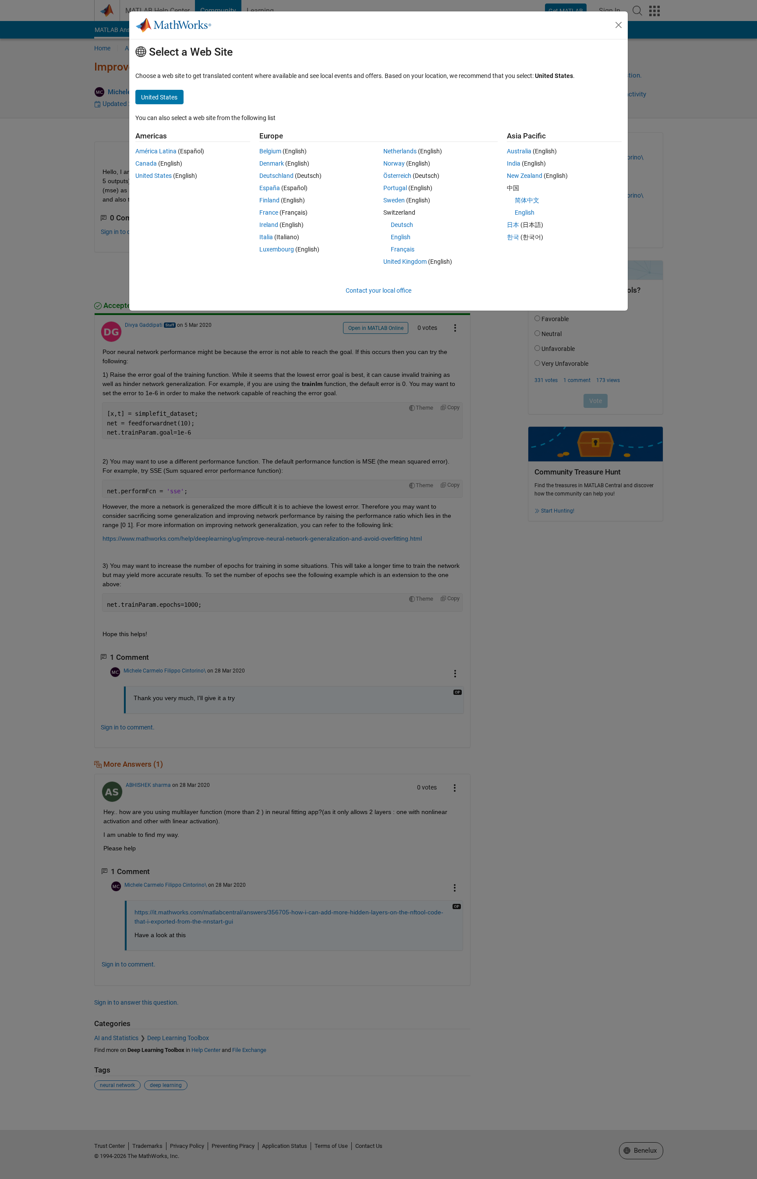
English (400, 237)
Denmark (271, 163)
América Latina (156, 151)
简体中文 (527, 200)
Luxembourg (276, 249)
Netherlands (400, 151)
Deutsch (402, 224)
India (513, 163)
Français (402, 249)
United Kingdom (405, 261)
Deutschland (276, 175)
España (269, 187)
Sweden (394, 200)
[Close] (618, 25)
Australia (519, 151)
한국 (513, 237)
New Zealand (524, 175)
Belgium (270, 151)
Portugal (395, 187)
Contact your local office (378, 290)
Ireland (268, 224)
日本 (513, 224)
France (268, 212)
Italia (266, 237)
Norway (394, 163)
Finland (269, 200)
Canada (146, 163)
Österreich (397, 175)
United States (153, 175)
